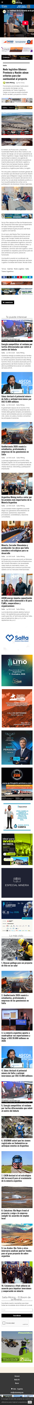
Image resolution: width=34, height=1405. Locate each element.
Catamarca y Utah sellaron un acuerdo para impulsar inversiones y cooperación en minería (16, 1288)
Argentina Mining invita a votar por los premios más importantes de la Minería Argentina (16, 500)
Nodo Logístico (19, 269)
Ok (30, 1402)
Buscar (17, 1383)
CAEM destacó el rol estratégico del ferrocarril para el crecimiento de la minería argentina (16, 1178)
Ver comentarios (8, 302)
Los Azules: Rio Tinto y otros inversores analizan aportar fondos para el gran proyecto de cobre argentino (16, 1252)
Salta (5, 65)
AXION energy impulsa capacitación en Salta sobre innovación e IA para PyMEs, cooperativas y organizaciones (16, 601)
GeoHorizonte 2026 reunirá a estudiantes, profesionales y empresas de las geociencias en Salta (15, 450)
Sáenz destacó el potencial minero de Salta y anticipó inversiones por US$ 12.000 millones (16, 399)
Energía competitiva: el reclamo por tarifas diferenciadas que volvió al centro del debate (16, 347)
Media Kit (17, 1379)
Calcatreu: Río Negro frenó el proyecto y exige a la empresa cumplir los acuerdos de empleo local (15, 1214)
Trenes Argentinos (7, 271)
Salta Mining (10, 83)
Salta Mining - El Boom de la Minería (16, 1298)
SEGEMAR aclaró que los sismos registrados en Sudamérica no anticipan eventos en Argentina (15, 1143)
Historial (17, 1376)
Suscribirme (17, 1315)
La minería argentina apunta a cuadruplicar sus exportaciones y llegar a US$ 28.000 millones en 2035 (15, 1036)
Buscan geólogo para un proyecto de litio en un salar (16, 964)
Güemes (10, 269)
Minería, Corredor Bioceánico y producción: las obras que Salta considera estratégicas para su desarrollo (15, 549)
